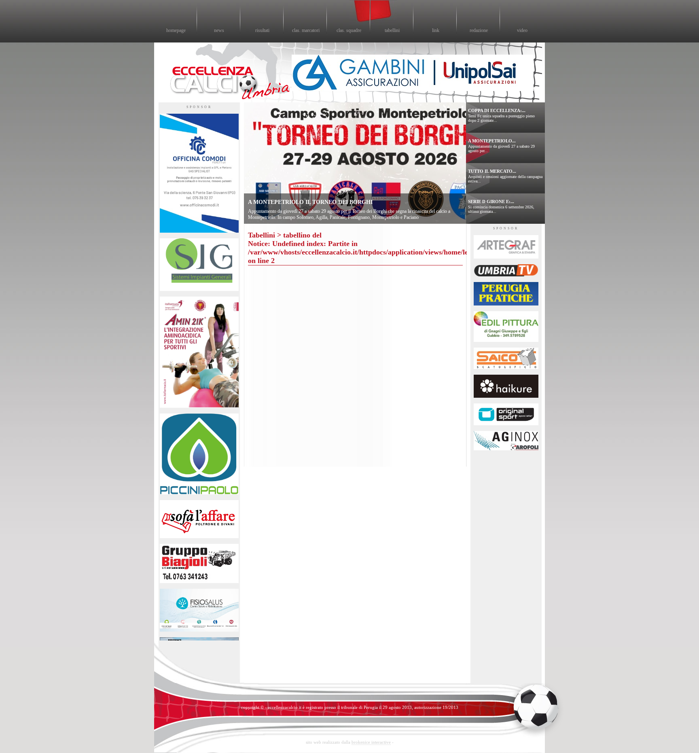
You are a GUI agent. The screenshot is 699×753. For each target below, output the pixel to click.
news (219, 30)
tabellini (392, 30)
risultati (262, 30)
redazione (479, 30)
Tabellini (261, 235)
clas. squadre (349, 30)
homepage (176, 30)
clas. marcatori (306, 30)
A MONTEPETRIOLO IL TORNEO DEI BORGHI (310, 202)
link (435, 30)
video (522, 30)
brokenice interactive (371, 742)
